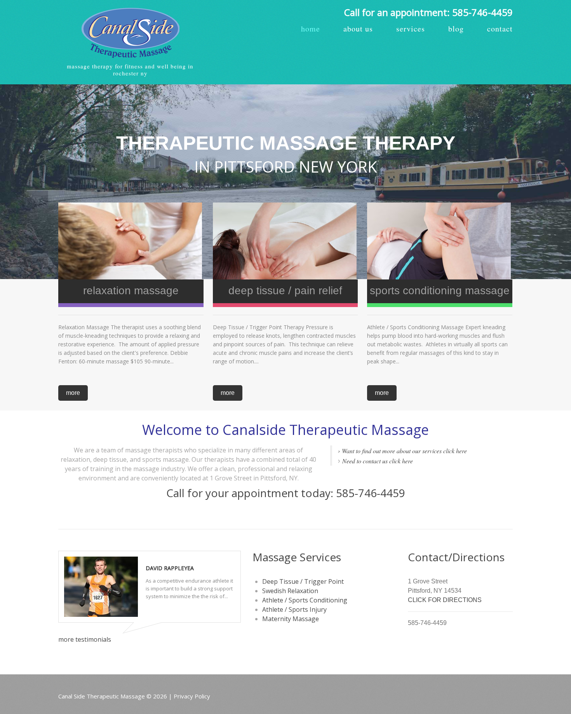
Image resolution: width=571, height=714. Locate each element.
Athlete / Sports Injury (294, 609)
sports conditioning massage (440, 291)
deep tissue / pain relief (285, 291)
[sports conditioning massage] (439, 241)
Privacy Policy (192, 696)
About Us (358, 29)
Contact (500, 29)
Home (310, 29)
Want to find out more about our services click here (404, 451)
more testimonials (84, 639)
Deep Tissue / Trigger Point (303, 581)
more (73, 392)
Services (410, 29)
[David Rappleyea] (101, 587)
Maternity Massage (290, 618)
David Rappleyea (170, 568)
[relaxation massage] (131, 241)
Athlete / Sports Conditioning (304, 600)
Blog (456, 29)
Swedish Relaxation (290, 591)
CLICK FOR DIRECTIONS (445, 600)
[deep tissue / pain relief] (285, 241)
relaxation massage (131, 291)
